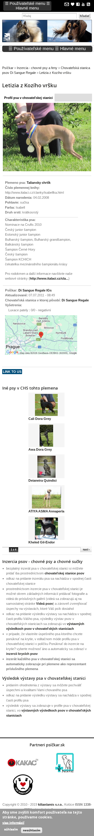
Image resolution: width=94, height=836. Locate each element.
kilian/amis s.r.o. (50, 804)
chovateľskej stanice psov (64, 573)
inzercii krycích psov (22, 654)
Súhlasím (11, 829)
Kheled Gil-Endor (41, 542)
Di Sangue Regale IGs (35, 290)
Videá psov (44, 603)
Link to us (12, 371)
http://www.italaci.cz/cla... (49, 278)
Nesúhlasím (31, 830)
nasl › (86, 549)
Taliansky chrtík (38, 182)
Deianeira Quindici (42, 480)
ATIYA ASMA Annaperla (46, 511)
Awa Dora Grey (40, 449)
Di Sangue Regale (75, 300)
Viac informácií (13, 822)
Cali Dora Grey (39, 419)
